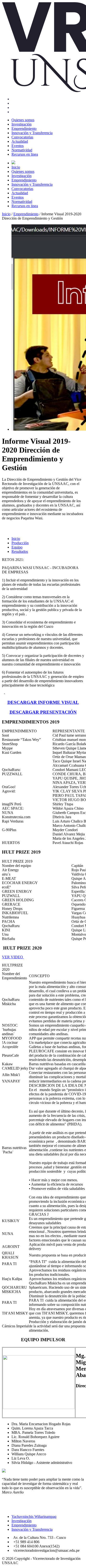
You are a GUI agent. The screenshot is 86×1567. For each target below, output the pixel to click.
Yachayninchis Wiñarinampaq (33, 1516)
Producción (20, 543)
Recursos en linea (24, 154)
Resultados (19, 551)
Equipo (16, 547)
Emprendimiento (24, 129)
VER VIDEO (13, 957)
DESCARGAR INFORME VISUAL (43, 702)
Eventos (17, 146)
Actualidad (19, 141)
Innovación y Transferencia (32, 133)
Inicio (15, 167)
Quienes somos (22, 120)
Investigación (21, 124)
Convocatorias (22, 137)
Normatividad (21, 150)
